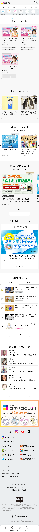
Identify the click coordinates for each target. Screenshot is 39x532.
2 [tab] (18, 266)
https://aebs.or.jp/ (6, 510)
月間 (28, 283)
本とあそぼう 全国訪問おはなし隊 (11, 477)
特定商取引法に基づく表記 (19, 490)
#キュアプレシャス (6, 77)
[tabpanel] (19, 246)
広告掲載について (12, 487)
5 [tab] (22, 266)
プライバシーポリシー (25, 487)
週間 (10, 283)
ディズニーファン (7, 470)
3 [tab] (19, 266)
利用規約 (23, 484)
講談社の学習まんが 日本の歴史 (11, 473)
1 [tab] (16, 266)
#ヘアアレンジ (11, 49)
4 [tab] (20, 266)
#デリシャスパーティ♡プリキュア (9, 47)
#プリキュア (5, 49)
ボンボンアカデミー (7, 467)
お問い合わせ (15, 484)
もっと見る (19, 335)
